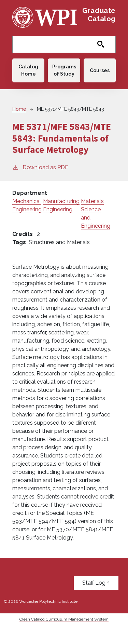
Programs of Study (64, 70)
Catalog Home (28, 70)
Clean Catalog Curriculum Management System (64, 619)
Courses (100, 70)
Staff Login (96, 583)
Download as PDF (45, 167)
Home (19, 109)
